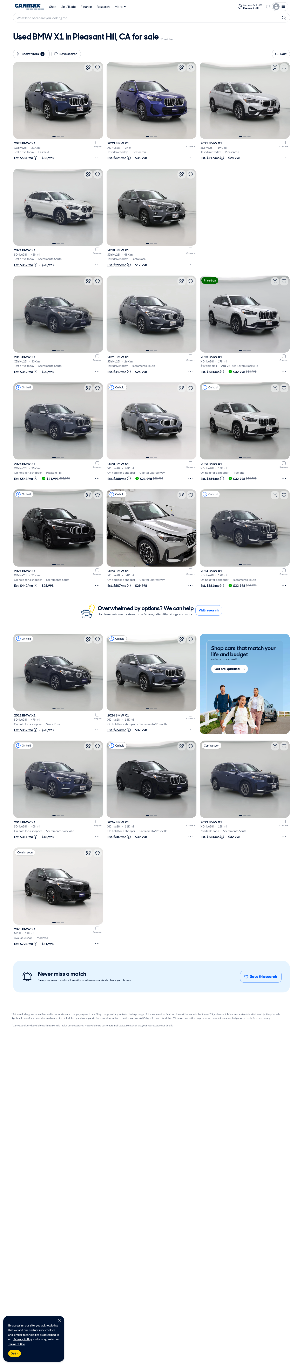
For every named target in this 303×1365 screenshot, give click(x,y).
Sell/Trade (68, 6)
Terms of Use (16, 1344)
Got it (15, 1353)
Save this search (263, 976)
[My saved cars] (268, 6)
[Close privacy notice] (59, 1321)
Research (103, 6)
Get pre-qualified (227, 669)
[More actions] (97, 157)
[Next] (98, 100)
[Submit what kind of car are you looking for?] (284, 17)
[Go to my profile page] (280, 6)
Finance (86, 6)
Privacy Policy (22, 1339)
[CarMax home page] (29, 6)
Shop (52, 6)
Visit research (209, 610)
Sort (283, 54)
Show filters (32, 54)
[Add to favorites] (97, 67)
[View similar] (88, 67)
